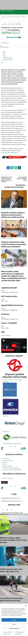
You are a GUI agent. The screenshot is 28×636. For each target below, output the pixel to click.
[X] (11, 13)
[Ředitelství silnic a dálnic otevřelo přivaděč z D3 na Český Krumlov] (14, 525)
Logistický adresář (7, 57)
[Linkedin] (7, 13)
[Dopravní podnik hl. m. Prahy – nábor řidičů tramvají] (14, 158)
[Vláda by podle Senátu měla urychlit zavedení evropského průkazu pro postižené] (14, 228)
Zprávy (4, 52)
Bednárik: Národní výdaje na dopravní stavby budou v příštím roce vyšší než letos (13, 215)
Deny (14, 624)
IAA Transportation (9, 296)
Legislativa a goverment (7, 208)
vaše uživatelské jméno (7, 23)
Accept (14, 620)
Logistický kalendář (8, 59)
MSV (3, 332)
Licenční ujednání (7, 466)
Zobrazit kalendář (5, 335)
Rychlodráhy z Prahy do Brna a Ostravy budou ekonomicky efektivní (6, 179)
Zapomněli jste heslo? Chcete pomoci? (11, 32)
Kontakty (5, 462)
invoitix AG (5, 416)
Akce (4, 55)
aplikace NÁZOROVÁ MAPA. (10, 152)
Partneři (5, 464)
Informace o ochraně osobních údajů (10, 33)
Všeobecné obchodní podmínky (11, 467)
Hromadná (2, 574)
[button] (25, 605)
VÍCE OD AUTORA (17, 187)
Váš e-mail (3, 41)
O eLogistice (6, 458)
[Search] (2, 62)
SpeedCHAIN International (12, 305)
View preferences (14, 628)
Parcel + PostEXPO (9, 323)
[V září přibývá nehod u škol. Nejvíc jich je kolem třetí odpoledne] (14, 585)
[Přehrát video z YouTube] (14, 345)
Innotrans (5, 314)
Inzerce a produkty (8, 460)
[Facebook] (3, 13)
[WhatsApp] (15, 167)
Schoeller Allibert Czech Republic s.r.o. (12, 443)
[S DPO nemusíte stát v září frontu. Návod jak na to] (14, 556)
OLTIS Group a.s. (7, 398)
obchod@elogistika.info (16, 501)
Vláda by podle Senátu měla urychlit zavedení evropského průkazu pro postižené (13, 244)
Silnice (1, 545)
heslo (2, 28)
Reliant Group (6, 431)
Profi (4, 54)
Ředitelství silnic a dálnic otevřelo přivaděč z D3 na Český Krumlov (13, 540)
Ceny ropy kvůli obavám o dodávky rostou (22, 178)
